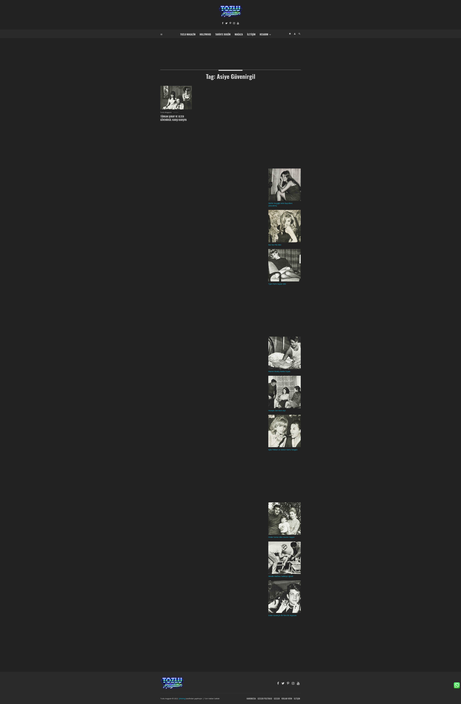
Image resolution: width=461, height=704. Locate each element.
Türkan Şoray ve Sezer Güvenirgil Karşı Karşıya (173, 118)
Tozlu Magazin (187, 34)
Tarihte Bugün (222, 34)
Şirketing (182, 698)
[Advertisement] (230, 50)
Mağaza (239, 34)
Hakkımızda (251, 698)
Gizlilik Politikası (265, 698)
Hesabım (264, 34)
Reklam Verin (287, 698)
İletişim (251, 34)
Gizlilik (277, 698)
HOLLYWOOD (205, 34)
